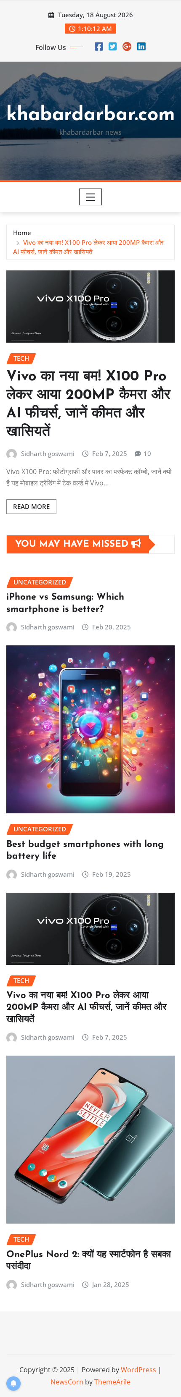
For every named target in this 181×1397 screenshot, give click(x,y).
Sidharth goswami (48, 453)
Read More (31, 506)
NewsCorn (67, 1382)
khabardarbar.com (90, 115)
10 (147, 453)
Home (22, 232)
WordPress (138, 1369)
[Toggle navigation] (90, 197)
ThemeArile (112, 1382)
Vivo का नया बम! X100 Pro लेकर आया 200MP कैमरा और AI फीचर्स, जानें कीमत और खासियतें (86, 1008)
